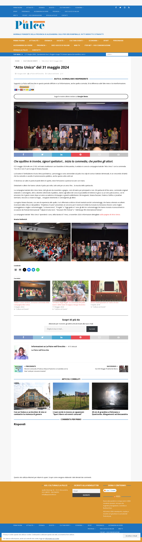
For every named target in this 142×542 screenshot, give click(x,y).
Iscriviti (92, 329)
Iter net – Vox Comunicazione (32, 15)
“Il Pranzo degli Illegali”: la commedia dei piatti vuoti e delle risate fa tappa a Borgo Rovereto (68, 303)
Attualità (29, 7)
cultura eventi (65, 7)
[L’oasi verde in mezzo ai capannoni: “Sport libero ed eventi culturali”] (71, 396)
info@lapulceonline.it (49, 495)
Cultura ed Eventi (53, 74)
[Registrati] (129, 7)
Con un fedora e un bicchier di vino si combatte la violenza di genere (30, 413)
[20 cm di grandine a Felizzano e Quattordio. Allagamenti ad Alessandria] (110, 396)
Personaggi (26, 11)
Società (51, 7)
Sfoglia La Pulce (51, 15)
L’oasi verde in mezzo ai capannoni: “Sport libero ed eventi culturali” (68, 413)
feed (118, 496)
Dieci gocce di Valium (72, 11)
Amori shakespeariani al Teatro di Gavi (104, 302)
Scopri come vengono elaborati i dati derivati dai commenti (70, 477)
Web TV (15, 15)
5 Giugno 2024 (21, 74)
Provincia (56, 11)
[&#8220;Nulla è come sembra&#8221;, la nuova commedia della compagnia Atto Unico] (32, 291)
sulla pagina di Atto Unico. (109, 214)
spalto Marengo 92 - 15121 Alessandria (55, 490)
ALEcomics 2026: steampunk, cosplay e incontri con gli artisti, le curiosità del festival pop (116, 513)
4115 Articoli (72, 346)
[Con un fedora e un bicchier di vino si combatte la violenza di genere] (32, 396)
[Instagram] (125, 7)
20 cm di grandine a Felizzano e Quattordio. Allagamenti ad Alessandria (110, 413)
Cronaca (41, 7)
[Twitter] (120, 7)
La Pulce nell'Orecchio (36, 74)
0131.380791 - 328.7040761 (50, 492)
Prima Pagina (17, 7)
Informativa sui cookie (52, 539)
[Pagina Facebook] (116, 7)
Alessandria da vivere (41, 11)
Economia (78, 7)
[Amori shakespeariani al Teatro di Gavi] (109, 291)
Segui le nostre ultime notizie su (71, 96)
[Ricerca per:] (117, 54)
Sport (15, 11)
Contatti (65, 15)
